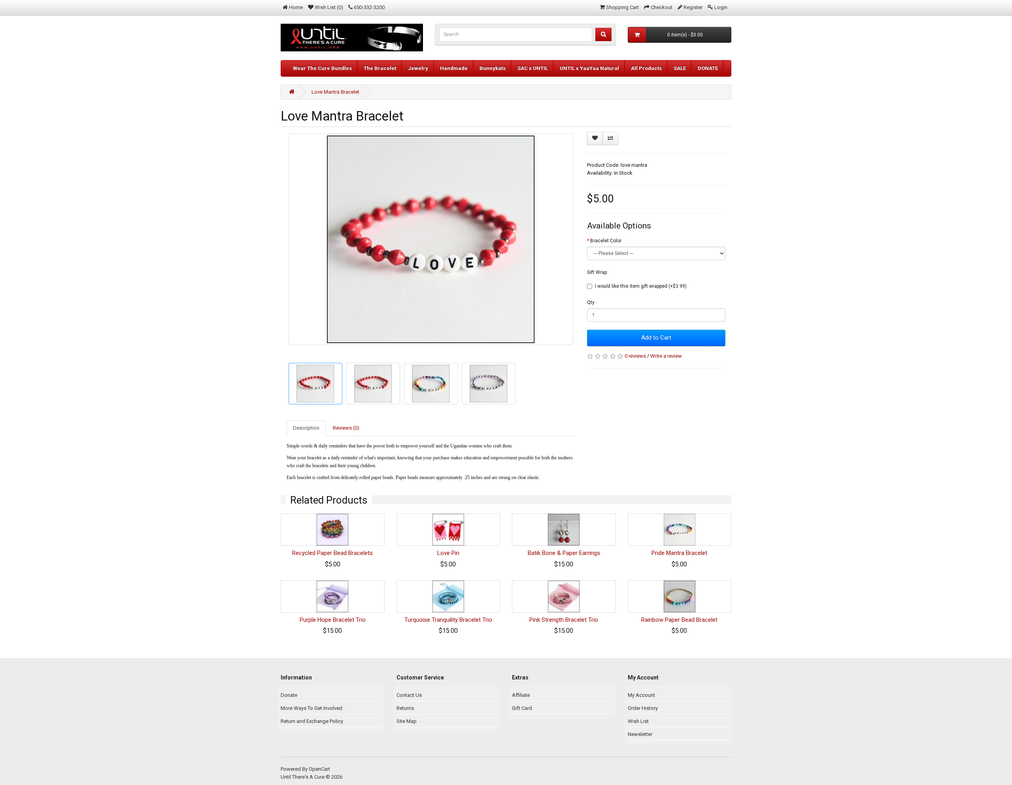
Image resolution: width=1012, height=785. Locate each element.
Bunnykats (493, 68)
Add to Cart (656, 337)
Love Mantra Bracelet (335, 92)
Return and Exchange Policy (312, 721)
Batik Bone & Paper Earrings (564, 553)
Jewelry (418, 68)
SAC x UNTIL (532, 68)
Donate (289, 695)
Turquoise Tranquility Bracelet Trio (448, 619)
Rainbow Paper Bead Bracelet (679, 619)
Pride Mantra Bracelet (679, 553)
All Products (646, 68)
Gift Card (522, 708)
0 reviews (635, 356)
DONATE (708, 68)
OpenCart (319, 769)
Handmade (454, 68)
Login (720, 7)
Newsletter (640, 734)
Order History (643, 708)
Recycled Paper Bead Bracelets (332, 553)
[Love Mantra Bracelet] (431, 239)
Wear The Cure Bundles (322, 68)
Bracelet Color (605, 240)
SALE (680, 68)
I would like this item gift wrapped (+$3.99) (641, 286)
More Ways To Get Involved (311, 708)
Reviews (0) (346, 428)
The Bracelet (380, 68)
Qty (591, 302)
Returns (405, 708)
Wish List (638, 721)
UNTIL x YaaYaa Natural (589, 68)
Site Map (406, 721)
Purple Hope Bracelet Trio (333, 619)
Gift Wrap (597, 272)
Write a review (666, 356)
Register (692, 7)
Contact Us (409, 695)
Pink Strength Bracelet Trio (563, 619)
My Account (641, 695)
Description (306, 428)
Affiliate (521, 695)
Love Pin (448, 553)
